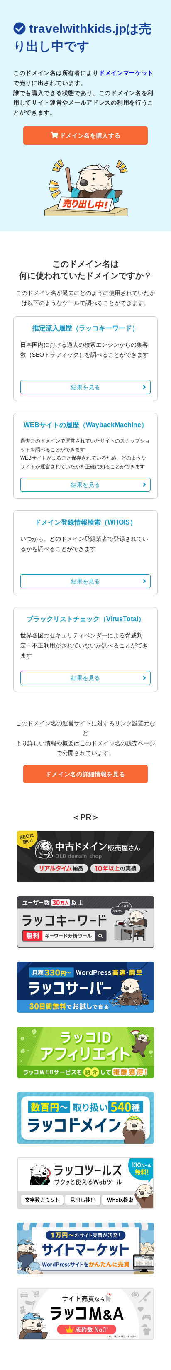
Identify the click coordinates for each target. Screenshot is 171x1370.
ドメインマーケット (126, 73)
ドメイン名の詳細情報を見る (85, 774)
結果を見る (85, 387)
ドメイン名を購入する (90, 135)
